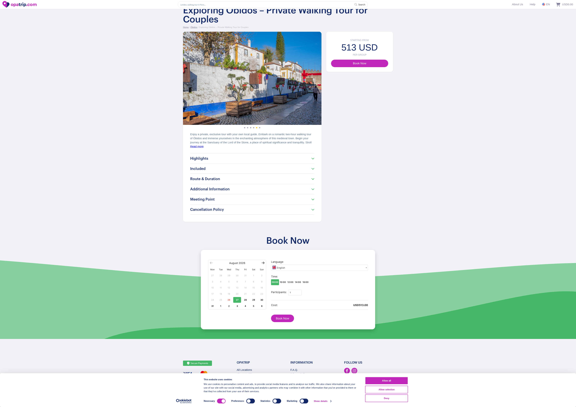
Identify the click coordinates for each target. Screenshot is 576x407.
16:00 (306, 282)
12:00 (290, 282)
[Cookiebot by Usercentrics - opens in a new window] (184, 401)
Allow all (386, 380)
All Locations (244, 369)
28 (245, 300)
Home (186, 27)
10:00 (283, 282)
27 (237, 300)
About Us (517, 4)
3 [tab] (250, 127)
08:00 (275, 282)
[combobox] (319, 268)
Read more (197, 146)
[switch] (250, 401)
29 (253, 300)
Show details (320, 401)
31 (212, 306)
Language (277, 261)
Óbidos (193, 27)
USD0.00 (567, 4)
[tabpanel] (252, 78)
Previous (187, 82)
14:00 (298, 282)
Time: (274, 276)
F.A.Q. (294, 369)
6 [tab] (259, 127)
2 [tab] (247, 127)
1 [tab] (244, 127)
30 (261, 300)
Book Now (282, 318)
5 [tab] (256, 127)
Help (532, 4)
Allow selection (387, 389)
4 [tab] (253, 127)
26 (229, 300)
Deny (386, 398)
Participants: (279, 292)
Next (316, 82)
